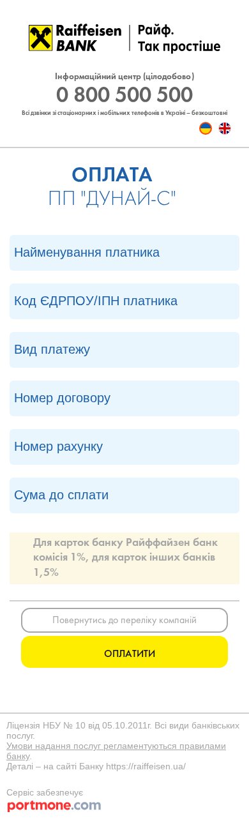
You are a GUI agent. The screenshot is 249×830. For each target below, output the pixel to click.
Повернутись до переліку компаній (124, 620)
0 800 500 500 (124, 96)
